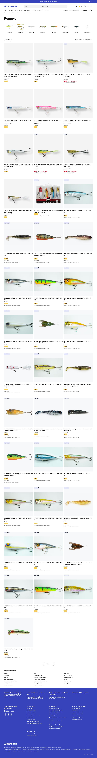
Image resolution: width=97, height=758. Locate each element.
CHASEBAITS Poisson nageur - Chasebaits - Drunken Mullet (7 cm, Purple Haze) (78, 385)
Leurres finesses (8, 683)
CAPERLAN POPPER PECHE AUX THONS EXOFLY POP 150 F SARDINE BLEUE (18, 165)
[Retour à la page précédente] (43, 664)
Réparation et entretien (86, 10)
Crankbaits (20, 32)
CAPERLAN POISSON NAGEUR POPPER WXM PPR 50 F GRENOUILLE (78, 75)
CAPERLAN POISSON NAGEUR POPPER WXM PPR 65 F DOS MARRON (18, 211)
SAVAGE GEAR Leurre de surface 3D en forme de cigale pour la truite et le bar (48, 342)
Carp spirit (66, 683)
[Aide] (84, 6)
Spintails (6, 673)
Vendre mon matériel (74, 10)
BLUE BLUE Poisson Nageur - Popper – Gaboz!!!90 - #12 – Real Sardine (78, 429)
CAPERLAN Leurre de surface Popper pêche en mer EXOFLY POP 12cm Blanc (17, 121)
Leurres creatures (68, 677)
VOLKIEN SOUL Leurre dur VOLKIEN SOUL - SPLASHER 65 (78, 299)
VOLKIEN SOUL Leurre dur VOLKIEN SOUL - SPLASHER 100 (48, 299)
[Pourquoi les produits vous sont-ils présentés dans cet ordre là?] (76, 39)
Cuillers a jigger (38, 675)
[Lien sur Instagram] (11, 714)
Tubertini (6, 677)
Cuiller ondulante (8, 684)
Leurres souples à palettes (40, 681)
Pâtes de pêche (68, 675)
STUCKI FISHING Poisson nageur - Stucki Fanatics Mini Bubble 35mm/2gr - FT (18, 474)
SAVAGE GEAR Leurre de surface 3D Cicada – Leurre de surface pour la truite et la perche (78, 563)
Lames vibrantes (68, 681)
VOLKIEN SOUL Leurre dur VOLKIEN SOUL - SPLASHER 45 (48, 474)
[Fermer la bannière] (92, 2)
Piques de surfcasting (39, 679)
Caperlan (6, 675)
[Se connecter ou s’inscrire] (88, 6)
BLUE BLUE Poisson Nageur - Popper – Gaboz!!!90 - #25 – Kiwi (18, 649)
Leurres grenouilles (8, 679)
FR (81, 6)
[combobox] (89, 39)
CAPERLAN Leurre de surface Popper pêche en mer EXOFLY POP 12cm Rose (47, 121)
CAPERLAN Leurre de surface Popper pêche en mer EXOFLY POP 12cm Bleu (77, 121)
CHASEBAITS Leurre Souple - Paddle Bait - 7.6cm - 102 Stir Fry (78, 254)
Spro (35, 673)
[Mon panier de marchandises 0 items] (91, 6)
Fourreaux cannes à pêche (10, 681)
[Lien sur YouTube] (8, 714)
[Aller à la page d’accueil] (10, 6)
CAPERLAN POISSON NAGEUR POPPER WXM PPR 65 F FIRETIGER (48, 165)
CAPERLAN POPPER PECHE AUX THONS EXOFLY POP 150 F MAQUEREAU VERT (48, 75)
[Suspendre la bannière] (90, 2)
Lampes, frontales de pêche (40, 677)
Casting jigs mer (38, 683)
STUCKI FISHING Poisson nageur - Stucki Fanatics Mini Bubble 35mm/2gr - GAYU (18, 429)
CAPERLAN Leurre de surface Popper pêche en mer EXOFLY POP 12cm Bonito (17, 75)
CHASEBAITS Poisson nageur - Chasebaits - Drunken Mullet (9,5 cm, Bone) (48, 429)
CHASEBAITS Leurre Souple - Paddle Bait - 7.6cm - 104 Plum (18, 254)
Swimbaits (42, 32)
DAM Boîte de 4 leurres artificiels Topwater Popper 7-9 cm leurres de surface (48, 211)
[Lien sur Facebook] (5, 714)
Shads (65, 679)
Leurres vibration (65, 32)
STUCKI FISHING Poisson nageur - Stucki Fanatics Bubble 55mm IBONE (17, 385)
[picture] (18, 58)
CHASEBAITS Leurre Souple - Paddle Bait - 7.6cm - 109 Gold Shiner (78, 519)
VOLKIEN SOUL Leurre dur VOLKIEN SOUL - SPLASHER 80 (78, 211)
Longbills (76, 32)
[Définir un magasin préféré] (75, 6)
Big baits (54, 32)
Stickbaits (31, 32)
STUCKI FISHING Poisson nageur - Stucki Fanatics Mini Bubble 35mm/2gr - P (48, 254)
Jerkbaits (9, 32)
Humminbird (67, 673)
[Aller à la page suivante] (53, 664)
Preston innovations (39, 684)
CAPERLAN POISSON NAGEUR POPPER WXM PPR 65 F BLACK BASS (78, 165)
